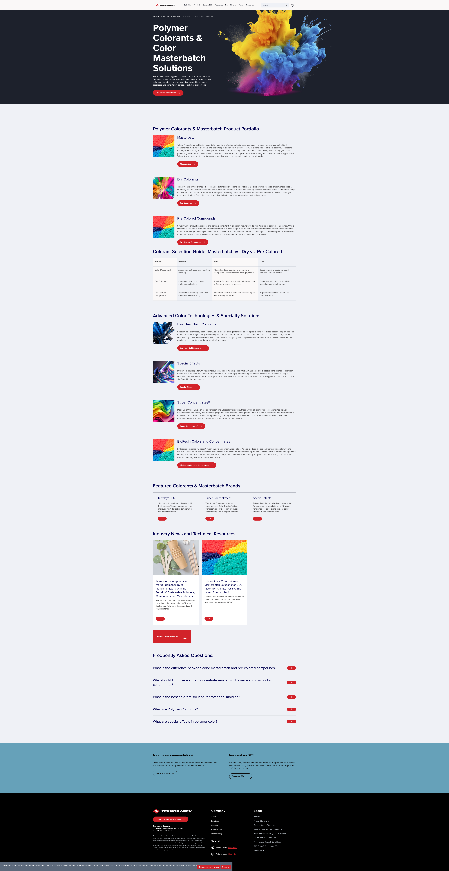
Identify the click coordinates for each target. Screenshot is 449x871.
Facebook (232, 847)
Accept (216, 867)
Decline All (225, 867)
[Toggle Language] (292, 5)
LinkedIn (232, 854)
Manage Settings (204, 867)
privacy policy (55, 865)
